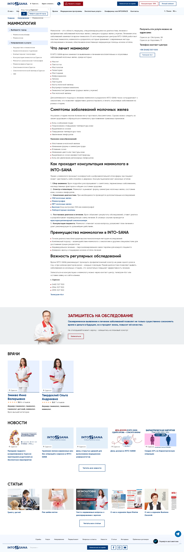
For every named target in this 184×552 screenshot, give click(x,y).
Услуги (47, 539)
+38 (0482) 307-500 (149, 50)
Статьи (114, 539)
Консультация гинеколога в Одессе (27, 57)
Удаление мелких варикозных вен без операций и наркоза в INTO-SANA (57, 454)
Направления (23, 18)
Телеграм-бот (57, 294)
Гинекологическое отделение (25, 51)
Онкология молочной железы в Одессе (29, 71)
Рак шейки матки (49, 512)
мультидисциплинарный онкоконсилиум (68, 220)
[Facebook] (113, 547)
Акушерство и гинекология (24, 48)
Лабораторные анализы (63, 210)
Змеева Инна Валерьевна (17, 397)
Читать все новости (92, 468)
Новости (104, 539)
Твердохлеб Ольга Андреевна (55, 397)
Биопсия (56, 207)
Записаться (76, 336)
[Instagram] (119, 547)
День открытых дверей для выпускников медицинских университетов (89, 454)
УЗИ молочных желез (61, 198)
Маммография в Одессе (22, 64)
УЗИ (14, 74)
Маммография (58, 201)
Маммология (18, 38)
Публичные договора (141, 539)
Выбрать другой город (38, 13)
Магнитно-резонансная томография (28, 61)
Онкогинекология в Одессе (24, 67)
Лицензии (33, 547)
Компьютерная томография (24, 54)
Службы (38, 539)
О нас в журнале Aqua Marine (124, 512)
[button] (35, 4)
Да (24, 13)
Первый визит (73, 539)
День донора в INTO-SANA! (123, 451)
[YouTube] (125, 547)
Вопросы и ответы (89, 539)
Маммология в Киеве (21, 35)
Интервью (125, 539)
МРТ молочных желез (61, 204)
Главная (11, 18)
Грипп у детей (14, 512)
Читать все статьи (92, 523)
